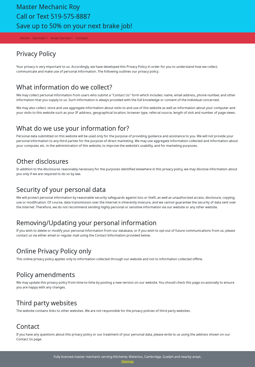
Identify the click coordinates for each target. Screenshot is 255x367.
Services (39, 38)
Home (24, 38)
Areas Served (60, 38)
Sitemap (127, 361)
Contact (82, 38)
